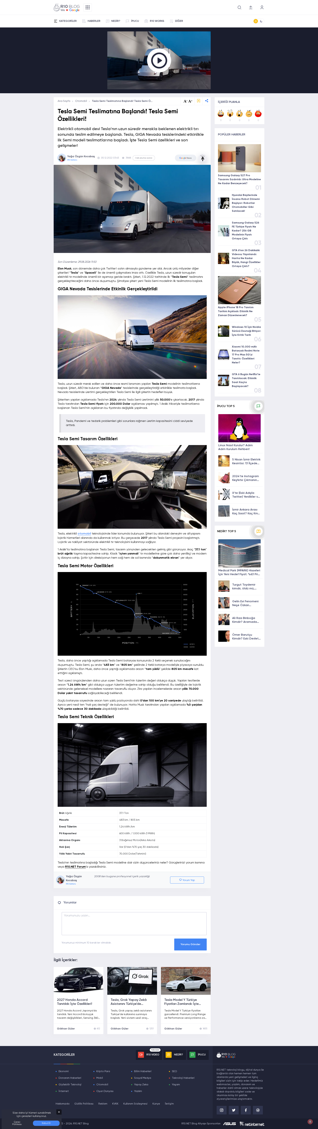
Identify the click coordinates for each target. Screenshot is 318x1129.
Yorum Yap (188, 880)
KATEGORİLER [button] (68, 21)
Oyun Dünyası (104, 1091)
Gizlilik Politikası (83, 1104)
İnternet (64, 1091)
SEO (174, 1071)
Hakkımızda (62, 1104)
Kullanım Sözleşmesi (135, 1104)
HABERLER (94, 21)
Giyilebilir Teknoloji (70, 1084)
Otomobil (81, 101)
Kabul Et (46, 1123)
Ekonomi (64, 1071)
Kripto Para (103, 1071)
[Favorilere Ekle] (199, 101)
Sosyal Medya (142, 1078)
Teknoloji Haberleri (183, 1078)
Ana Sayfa (64, 101)
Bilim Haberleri (143, 1071)
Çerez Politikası (17, 1123)
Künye (156, 1104)
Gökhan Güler (66, 1028)
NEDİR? (115, 21)
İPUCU (135, 21)
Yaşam (176, 1084)
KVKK (115, 1104)
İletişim (169, 1104)
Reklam (102, 1104)
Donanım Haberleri (70, 1078)
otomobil (84, 533)
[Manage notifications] (310, 1121)
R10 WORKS (157, 21)
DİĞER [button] (179, 21)
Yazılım (138, 1091)
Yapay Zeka (141, 1084)
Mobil (99, 1078)
